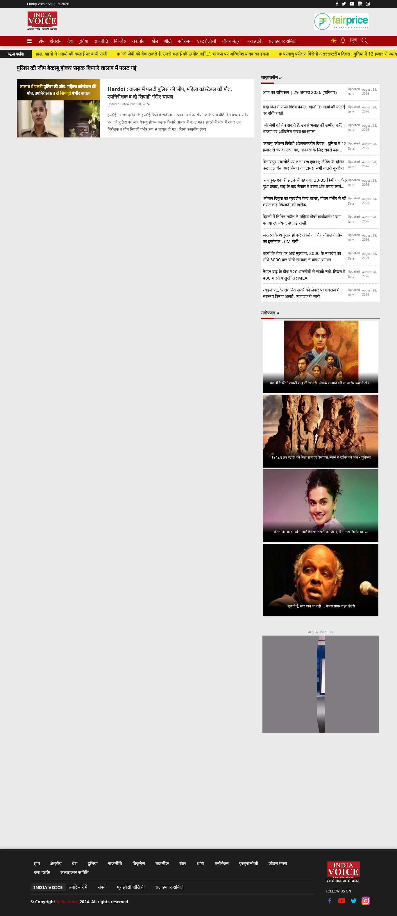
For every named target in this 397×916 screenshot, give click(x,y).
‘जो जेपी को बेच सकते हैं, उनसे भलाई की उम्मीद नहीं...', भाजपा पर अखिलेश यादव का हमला (181, 54)
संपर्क (102, 887)
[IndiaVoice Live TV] (353, 41)
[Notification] (343, 42)
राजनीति (100, 41)
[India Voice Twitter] (344, 4)
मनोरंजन (184, 41)
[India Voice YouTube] (342, 903)
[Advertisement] (320, 785)
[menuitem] (41, 41)
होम (41, 41)
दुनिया (82, 41)
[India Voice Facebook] (337, 4)
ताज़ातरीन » (271, 77)
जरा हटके (253, 41)
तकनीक (138, 41)
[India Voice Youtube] (352, 4)
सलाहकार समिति (280, 41)
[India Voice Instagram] (368, 4)
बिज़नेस (119, 41)
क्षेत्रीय (55, 41)
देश (69, 41)
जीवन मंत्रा (230, 41)
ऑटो (167, 41)
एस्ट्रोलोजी (205, 41)
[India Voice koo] (360, 5)
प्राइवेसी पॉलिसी (131, 887)
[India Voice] (42, 29)
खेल (154, 41)
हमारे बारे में (78, 887)
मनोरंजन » (270, 312)
